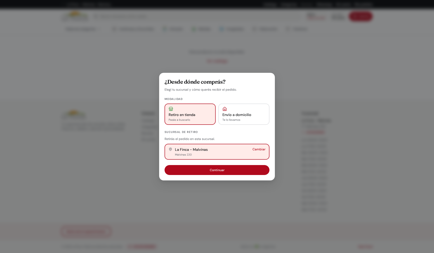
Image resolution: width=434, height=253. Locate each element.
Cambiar (258, 149)
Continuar (217, 170)
